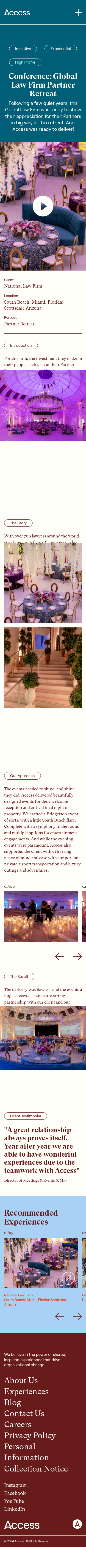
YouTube (14, 1501)
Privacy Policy (30, 1435)
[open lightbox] (43, 206)
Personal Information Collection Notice (36, 1457)
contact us (24, 1413)
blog (12, 1402)
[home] (17, 12)
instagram (15, 1485)
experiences (26, 1391)
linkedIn (14, 1509)
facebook (15, 1493)
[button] (78, 12)
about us (21, 1380)
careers (17, 1424)
